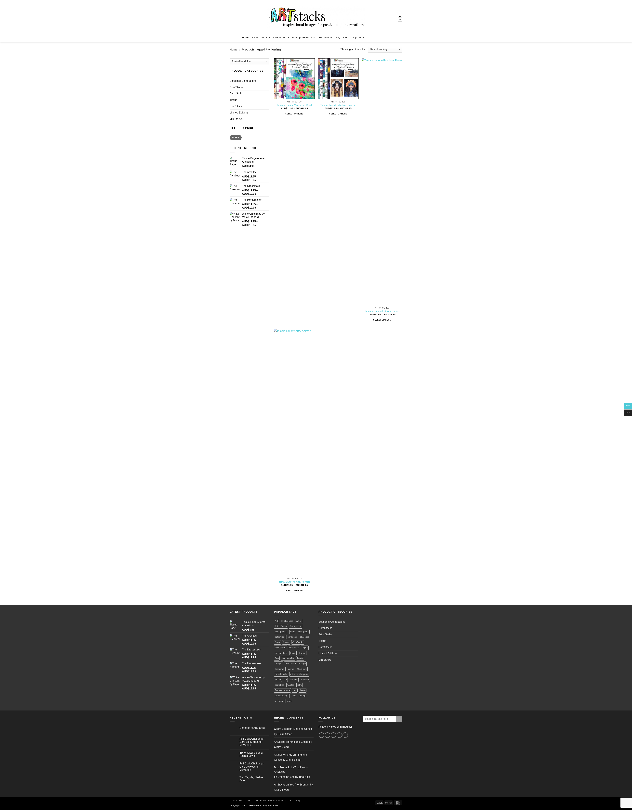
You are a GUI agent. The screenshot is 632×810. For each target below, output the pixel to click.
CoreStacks (236, 87)
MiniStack (302, 669)
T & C (291, 800)
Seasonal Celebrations (243, 80)
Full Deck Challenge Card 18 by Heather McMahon (251, 741)
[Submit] (399, 719)
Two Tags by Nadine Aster (251, 779)
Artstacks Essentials (275, 37)
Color (277, 642)
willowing (279, 701)
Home (245, 37)
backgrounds (281, 631)
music (278, 679)
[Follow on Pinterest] (379, 37)
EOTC (276, 805)
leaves (291, 669)
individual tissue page (295, 663)
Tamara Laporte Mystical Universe (338, 105)
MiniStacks (236, 119)
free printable (288, 658)
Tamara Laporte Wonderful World (294, 105)
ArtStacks (279, 741)
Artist (298, 621)
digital (305, 647)
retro (299, 685)
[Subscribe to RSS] (339, 735)
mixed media (281, 674)
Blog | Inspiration (303, 37)
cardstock (292, 637)
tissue (302, 690)
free (277, 658)
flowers (302, 653)
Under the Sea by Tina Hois (294, 776)
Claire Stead (281, 728)
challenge (304, 637)
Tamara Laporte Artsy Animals (294, 581)
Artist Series (237, 93)
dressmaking (281, 653)
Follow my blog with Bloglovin (335, 726)
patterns (294, 679)
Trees (293, 695)
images (278, 663)
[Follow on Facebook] (370, 37)
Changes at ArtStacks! (252, 727)
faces (293, 653)
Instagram (280, 669)
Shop (255, 37)
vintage (302, 695)
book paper (303, 631)
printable (305, 679)
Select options (294, 114)
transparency (281, 695)
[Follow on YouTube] (383, 37)
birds (292, 631)
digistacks (294, 647)
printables (279, 685)
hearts (300, 658)
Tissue (233, 100)
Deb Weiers (280, 647)
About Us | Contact (355, 37)
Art (276, 621)
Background (295, 626)
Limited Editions (239, 112)
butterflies (279, 637)
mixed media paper (299, 674)
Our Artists (325, 37)
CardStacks (236, 106)
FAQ (338, 37)
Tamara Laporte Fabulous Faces (382, 311)
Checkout (260, 800)
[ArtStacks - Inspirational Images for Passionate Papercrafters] (316, 17)
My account (237, 800)
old (285, 679)
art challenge (287, 621)
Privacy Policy (277, 800)
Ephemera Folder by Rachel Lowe (251, 754)
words (289, 701)
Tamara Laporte (282, 690)
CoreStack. (297, 642)
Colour (286, 642)
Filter (235, 137)
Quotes (290, 685)
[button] (395, 12)
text (295, 690)
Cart (249, 800)
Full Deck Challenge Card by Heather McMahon (251, 766)
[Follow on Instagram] (374, 37)
